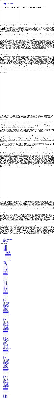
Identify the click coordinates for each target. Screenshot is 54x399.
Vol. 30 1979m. (5, 283)
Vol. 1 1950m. (5, 245)
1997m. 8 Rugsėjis (6, 360)
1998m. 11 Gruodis (6, 374)
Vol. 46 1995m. (5, 330)
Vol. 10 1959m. (5, 264)
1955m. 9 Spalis (7, 258)
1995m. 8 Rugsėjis (6, 337)
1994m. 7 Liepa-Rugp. (6, 325)
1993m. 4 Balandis (6, 311)
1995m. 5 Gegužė (5, 334)
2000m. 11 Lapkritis (6, 396)
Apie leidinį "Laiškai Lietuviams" (8, 3)
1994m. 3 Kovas (5, 321)
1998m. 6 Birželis (5, 370)
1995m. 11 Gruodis (6, 340)
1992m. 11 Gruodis (6, 306)
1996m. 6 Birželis (5, 347)
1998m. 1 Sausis (5, 365)
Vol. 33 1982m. (5, 286)
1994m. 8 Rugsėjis (6, 326)
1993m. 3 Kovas (5, 310)
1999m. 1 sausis (5, 376)
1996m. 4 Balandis (6, 345)
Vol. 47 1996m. (5, 341)
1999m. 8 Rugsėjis (6, 383)
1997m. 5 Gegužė (5, 357)
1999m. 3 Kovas (5, 378)
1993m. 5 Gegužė (5, 312)
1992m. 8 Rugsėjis (6, 303)
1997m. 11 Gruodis (6, 363)
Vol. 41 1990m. (5, 294)
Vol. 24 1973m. (5, 277)
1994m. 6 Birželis (5, 324)
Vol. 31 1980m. (5, 284)
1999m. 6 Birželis (5, 381)
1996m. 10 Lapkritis (6, 351)
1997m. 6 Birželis (5, 358)
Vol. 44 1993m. (5, 307)
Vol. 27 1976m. (5, 280)
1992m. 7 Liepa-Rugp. (6, 302)
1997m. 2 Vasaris (5, 354)
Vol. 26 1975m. (5, 279)
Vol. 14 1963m (5, 268)
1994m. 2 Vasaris (5, 320)
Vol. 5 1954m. (5, 249)
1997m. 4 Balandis (6, 356)
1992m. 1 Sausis (5, 296)
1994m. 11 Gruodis (6, 329)
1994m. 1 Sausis (5, 319)
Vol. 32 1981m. (5, 285)
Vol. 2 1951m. (5, 246)
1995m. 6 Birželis (5, 335)
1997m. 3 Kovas (5, 355)
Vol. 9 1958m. (5, 263)
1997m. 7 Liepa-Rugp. (6, 359)
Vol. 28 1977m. (5, 281)
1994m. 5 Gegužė (5, 323)
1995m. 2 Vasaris (5, 332)
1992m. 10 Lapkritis (6, 305)
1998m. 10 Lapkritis (6, 373)
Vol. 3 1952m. (5, 247)
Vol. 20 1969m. (5, 274)
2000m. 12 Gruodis (6, 397)
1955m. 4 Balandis (8, 254)
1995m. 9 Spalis (5, 338)
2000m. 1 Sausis (5, 388)
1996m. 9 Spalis (5, 350)
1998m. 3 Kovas (5, 367)
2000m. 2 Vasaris (5, 389)
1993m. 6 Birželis (5, 313)
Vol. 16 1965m (5, 270)
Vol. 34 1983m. (5, 287)
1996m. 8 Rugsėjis (6, 349)
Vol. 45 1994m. (5, 318)
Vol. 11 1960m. (5, 265)
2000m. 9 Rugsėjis (6, 394)
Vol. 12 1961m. (5, 266)
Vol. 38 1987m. (5, 291)
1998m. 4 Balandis (6, 368)
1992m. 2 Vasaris (5, 297)
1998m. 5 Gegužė (5, 369)
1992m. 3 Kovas (5, 298)
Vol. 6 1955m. (5, 250)
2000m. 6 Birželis (5, 392)
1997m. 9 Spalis (5, 361)
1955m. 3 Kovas (7, 253)
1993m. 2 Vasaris (5, 309)
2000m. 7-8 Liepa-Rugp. (7, 393)
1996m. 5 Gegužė (5, 346)
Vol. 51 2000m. (5, 387)
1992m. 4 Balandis (6, 299)
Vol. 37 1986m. (5, 290)
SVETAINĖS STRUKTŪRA (8, 239)
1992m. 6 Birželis (5, 301)
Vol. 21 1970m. (5, 275)
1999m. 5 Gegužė (5, 380)
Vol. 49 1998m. (5, 364)
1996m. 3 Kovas (5, 344)
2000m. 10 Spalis (5, 395)
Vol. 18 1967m (5, 272)
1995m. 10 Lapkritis (6, 339)
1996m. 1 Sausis (5, 342)
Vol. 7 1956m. (5, 261)
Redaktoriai (4, 4)
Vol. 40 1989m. (5, 293)
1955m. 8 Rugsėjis (8, 257)
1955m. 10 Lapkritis (8, 259)
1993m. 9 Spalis (5, 315)
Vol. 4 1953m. (5, 248)
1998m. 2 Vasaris (5, 366)
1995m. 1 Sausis (5, 331)
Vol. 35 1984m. (5, 288)
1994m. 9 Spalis (5, 327)
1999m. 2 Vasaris (5, 377)
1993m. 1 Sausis (5, 308)
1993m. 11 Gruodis (6, 317)
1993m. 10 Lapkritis (6, 316)
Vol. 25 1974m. (5, 278)
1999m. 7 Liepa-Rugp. (6, 382)
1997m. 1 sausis (5, 353)
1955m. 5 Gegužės (8, 255)
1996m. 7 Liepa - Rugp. (7, 348)
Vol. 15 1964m (5, 269)
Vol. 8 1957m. (5, 262)
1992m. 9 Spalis (5, 304)
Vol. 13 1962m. (5, 267)
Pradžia (4, 2)
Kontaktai (4, 240)
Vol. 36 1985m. (5, 289)
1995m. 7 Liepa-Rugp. (6, 336)
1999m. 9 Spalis (5, 384)
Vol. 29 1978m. (5, 282)
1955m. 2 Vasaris (7, 252)
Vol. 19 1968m (5, 273)
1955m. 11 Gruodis (8, 260)
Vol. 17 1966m (5, 271)
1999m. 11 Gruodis (6, 386)
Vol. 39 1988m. (5, 292)
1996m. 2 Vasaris (5, 343)
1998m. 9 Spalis (5, 372)
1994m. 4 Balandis (6, 322)
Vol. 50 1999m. (5, 375)
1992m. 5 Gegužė (5, 300)
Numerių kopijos (5, 241)
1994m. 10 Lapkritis (6, 328)
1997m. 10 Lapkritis (6, 362)
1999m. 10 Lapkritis (6, 385)
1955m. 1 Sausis (7, 251)
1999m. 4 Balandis (6, 379)
